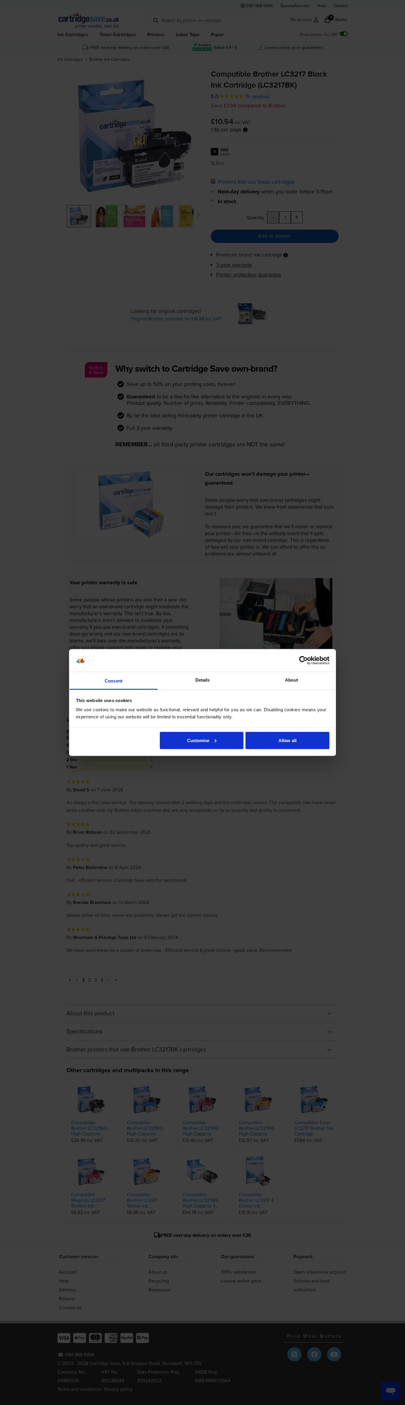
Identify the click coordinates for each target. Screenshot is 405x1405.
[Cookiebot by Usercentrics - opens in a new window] (303, 660)
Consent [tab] (113, 680)
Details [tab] (202, 679)
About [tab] (291, 679)
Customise (198, 740)
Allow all (287, 740)
